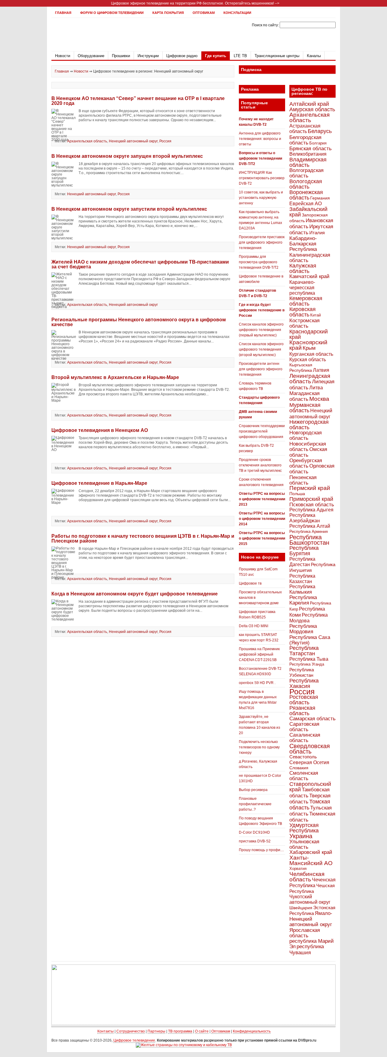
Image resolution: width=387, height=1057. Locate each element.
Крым (309, 348)
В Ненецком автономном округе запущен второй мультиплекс (127, 156)
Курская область (307, 359)
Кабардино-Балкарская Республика (303, 243)
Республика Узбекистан (301, 672)
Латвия (321, 370)
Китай (315, 315)
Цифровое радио (181, 55)
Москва (319, 399)
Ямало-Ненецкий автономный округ (310, 918)
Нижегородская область (309, 424)
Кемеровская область (305, 301)
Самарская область (312, 718)
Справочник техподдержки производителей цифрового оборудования (262, 431)
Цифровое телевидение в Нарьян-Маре (99, 483)
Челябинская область (306, 877)
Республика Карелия (303, 600)
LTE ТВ (240, 55)
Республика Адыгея (311, 509)
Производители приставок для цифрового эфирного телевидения (262, 242)
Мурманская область (304, 407)
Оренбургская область (305, 463)
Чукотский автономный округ (309, 899)
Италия (317, 232)
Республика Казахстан (302, 578)
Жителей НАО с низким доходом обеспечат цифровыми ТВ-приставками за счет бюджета (140, 264)
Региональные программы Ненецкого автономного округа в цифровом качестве (138, 322)
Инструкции (148, 55)
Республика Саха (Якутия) (309, 640)
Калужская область (302, 268)
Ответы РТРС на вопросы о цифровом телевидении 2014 (262, 518)
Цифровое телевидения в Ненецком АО (99, 430)
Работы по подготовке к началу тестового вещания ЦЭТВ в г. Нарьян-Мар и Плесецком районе (142, 538)
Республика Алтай (309, 526)
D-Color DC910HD (254, 832)
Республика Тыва (308, 659)
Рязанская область (302, 710)
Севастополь (303, 756)
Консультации (237, 13)
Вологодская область (305, 184)
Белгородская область (305, 140)
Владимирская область (308, 162)
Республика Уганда (306, 664)
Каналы (314, 55)
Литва (316, 387)
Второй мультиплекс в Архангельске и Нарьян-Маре (115, 377)
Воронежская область (306, 195)
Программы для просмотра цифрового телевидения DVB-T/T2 (258, 262)
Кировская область (302, 312)
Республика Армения (308, 531)
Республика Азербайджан (304, 518)
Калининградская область (309, 257)
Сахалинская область (304, 737)
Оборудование (91, 55)
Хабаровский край (310, 852)
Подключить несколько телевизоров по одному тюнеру (259, 747)
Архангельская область (87, 141)
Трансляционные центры (277, 55)
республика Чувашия (306, 949)
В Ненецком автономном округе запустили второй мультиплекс (129, 209)
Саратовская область (304, 726)
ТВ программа (180, 1031)
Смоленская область (303, 775)
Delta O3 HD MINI (253, 626)
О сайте (202, 1031)
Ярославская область (304, 933)
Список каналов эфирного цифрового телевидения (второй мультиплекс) (261, 349)
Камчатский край (309, 276)
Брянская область (310, 148)
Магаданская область (304, 396)
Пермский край (309, 488)
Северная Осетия (309, 762)
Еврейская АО (305, 203)
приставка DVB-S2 (255, 841)
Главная (63, 13)
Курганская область (311, 354)
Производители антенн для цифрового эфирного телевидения (260, 369)
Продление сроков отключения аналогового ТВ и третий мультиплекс (260, 465)
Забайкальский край (308, 212)
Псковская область (311, 504)
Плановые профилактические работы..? (255, 804)
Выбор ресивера (253, 790)
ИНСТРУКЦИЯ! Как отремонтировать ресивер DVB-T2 (262, 178)
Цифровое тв (250, 583)
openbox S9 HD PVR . (257, 683)
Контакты (105, 1031)
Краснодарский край (308, 334)
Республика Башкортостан (309, 540)
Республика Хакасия (304, 683)
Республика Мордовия (303, 628)
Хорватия (298, 868)
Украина (300, 836)
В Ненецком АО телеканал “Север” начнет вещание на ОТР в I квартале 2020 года (138, 101)
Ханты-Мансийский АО (311, 860)
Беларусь (320, 131)
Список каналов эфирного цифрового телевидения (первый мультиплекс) (261, 329)
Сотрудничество (130, 1031)
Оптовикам (204, 13)
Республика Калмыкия (302, 589)
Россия (165, 141)
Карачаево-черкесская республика (302, 287)
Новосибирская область (307, 446)
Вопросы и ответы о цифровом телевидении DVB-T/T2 (260, 158)
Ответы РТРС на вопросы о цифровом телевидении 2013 (262, 499)
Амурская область (312, 109)
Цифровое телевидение (134, 1040)
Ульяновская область (304, 844)
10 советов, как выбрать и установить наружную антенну (261, 197)
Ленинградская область (309, 378)
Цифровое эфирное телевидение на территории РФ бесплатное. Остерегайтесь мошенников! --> (195, 3)
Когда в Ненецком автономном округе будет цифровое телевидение (134, 593)
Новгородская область (305, 435)
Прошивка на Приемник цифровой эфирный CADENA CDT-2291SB (259, 654)
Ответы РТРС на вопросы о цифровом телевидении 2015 (262, 538)
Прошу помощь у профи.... (261, 850)
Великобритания (308, 154)
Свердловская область (309, 749)
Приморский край (311, 499)
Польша (297, 493)
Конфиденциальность (252, 1031)
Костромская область (304, 323)
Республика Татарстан (304, 651)
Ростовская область (303, 699)
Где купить (215, 55)
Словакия (298, 767)
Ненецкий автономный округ (133, 141)
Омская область (308, 452)
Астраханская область (304, 128)
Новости (62, 55)
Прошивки (121, 55)
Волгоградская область (306, 173)
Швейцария (300, 907)
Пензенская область (303, 480)
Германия (320, 198)
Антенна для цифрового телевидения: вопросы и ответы (260, 138)
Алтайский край (309, 104)
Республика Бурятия (304, 550)
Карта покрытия (168, 13)
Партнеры (156, 1031)
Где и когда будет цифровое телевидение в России (262, 310)
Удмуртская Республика (304, 828)
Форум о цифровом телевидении (112, 13)
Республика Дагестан (302, 561)
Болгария (318, 143)
